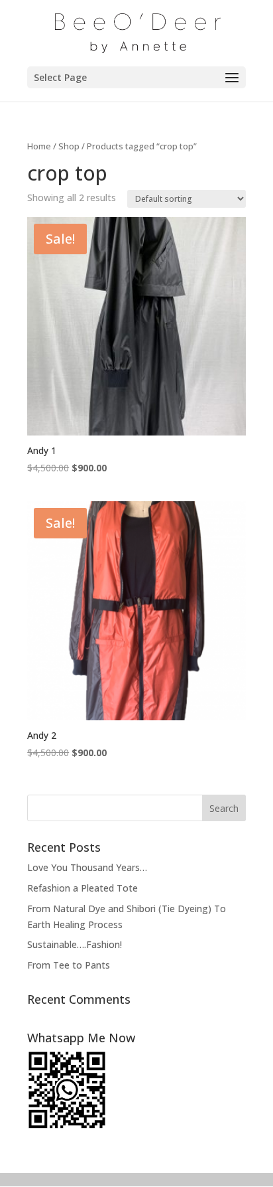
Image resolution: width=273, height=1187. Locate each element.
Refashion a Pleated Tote (82, 888)
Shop (69, 146)
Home (39, 146)
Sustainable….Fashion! (74, 944)
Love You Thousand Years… (87, 867)
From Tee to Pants (68, 965)
